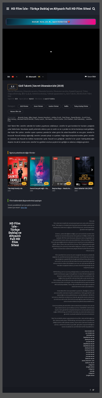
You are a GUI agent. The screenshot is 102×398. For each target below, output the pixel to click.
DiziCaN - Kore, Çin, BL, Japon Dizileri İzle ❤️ (51, 22)
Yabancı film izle (15, 111)
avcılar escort (90, 341)
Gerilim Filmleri (54, 106)
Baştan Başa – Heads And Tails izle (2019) (67, 188)
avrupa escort (90, 356)
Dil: (9, 77)
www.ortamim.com (88, 360)
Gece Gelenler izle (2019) (83, 188)
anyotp (92, 371)
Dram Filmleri (38, 106)
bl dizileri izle (90, 335)
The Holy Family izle (15, 188)
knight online (90, 367)
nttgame (91, 365)
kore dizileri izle (89, 331)
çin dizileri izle (90, 333)
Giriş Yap (24, 207)
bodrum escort (90, 358)
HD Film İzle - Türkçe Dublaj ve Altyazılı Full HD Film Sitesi (51, 9)
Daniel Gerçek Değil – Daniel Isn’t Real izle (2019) (48, 188)
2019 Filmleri (24, 106)
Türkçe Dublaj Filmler (81, 106)
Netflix (66, 106)
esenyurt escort (89, 339)
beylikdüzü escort (89, 337)
